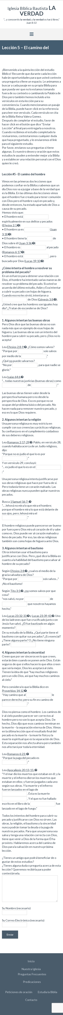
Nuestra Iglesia (31, 969)
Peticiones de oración (18, 992)
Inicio (31, 961)
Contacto (31, 1000)
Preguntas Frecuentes (32, 974)
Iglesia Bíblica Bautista (31, 10)
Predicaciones (32, 982)
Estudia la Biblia (47, 992)
